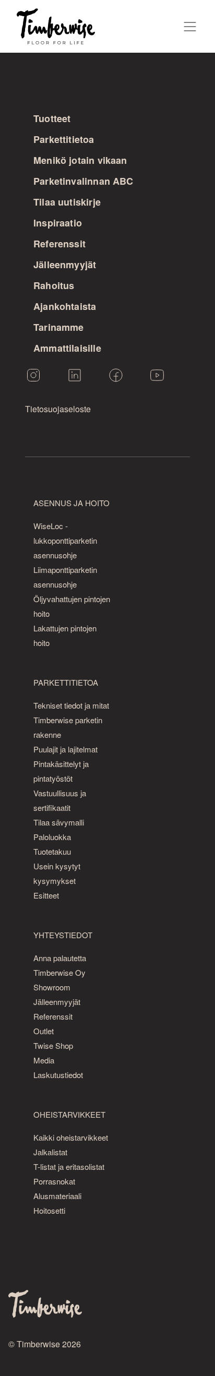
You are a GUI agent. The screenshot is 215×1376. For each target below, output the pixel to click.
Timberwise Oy (59, 972)
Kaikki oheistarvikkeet (70, 1137)
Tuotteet (51, 118)
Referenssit (59, 243)
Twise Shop (53, 1045)
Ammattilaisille (67, 348)
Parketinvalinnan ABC (83, 181)
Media (43, 1060)
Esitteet (46, 895)
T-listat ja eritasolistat (68, 1166)
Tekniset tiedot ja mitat (71, 705)
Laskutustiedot (58, 1074)
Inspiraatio (57, 223)
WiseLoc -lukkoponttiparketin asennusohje (65, 540)
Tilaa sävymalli (58, 822)
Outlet (43, 1030)
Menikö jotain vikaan (80, 160)
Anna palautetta (59, 957)
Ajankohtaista (64, 306)
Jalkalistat (50, 1151)
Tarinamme (58, 327)
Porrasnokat (54, 1181)
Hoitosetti (49, 1210)
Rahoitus (53, 285)
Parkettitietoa (63, 139)
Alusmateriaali (57, 1195)
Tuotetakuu (52, 851)
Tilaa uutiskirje (67, 202)
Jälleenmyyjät (64, 264)
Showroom (51, 987)
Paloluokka (52, 836)
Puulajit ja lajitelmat (65, 749)
